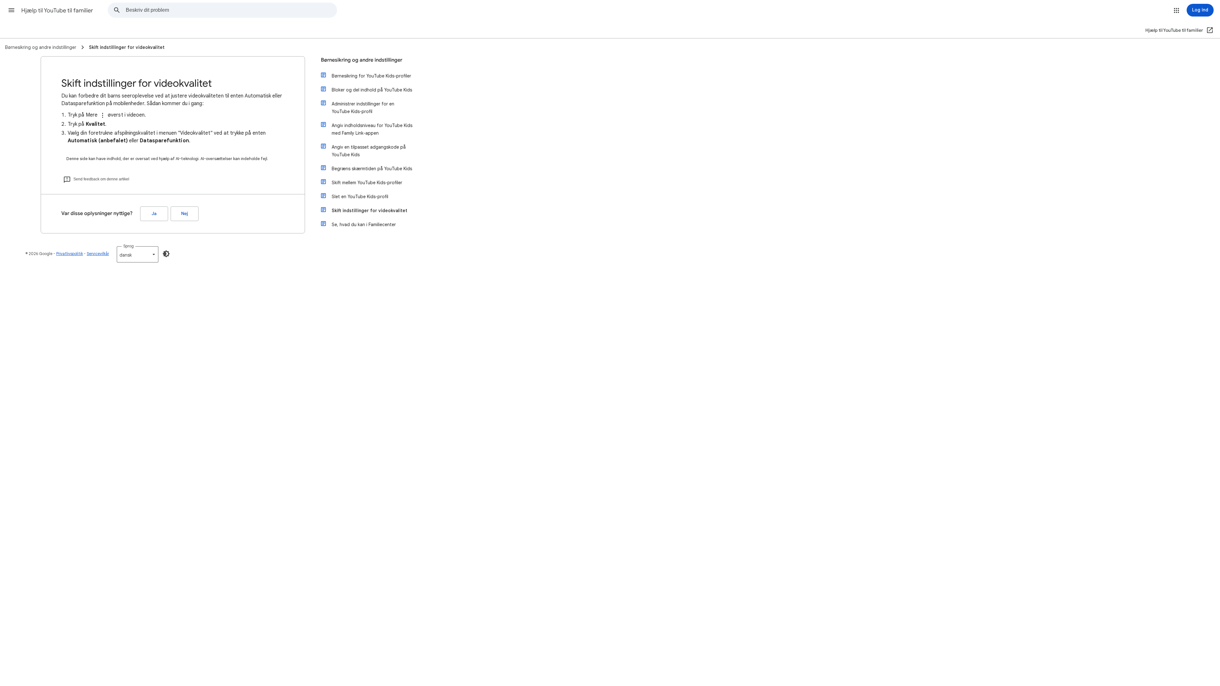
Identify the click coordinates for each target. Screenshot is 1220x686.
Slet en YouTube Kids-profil (360, 196)
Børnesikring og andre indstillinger (361, 60)
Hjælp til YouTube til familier (57, 10)
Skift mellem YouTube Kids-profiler (367, 182)
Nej (184, 213)
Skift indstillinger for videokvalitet (369, 210)
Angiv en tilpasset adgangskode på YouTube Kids (369, 151)
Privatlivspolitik (69, 253)
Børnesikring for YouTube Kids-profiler (371, 76)
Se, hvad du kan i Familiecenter (364, 224)
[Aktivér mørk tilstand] (166, 253)
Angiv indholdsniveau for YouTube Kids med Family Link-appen (372, 129)
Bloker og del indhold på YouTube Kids (372, 90)
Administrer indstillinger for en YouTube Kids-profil (363, 107)
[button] (11, 10)
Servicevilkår (98, 253)
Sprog (128, 246)
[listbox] (138, 254)
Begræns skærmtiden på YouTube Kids (372, 169)
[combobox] (231, 10)
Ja (154, 213)
